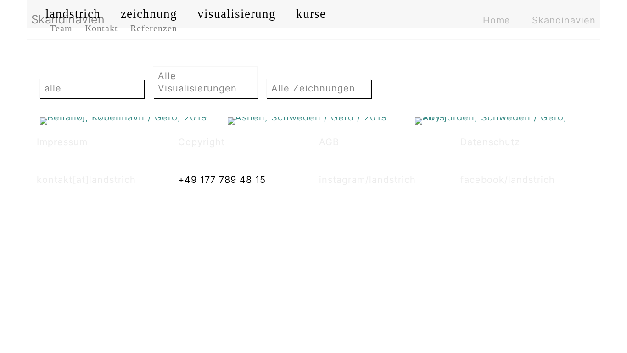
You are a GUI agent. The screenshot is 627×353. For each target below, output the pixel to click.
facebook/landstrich (507, 179)
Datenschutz (490, 142)
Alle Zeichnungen (313, 88)
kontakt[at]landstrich (86, 179)
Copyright (201, 142)
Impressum (62, 142)
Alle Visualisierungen (197, 82)
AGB (329, 142)
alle (53, 88)
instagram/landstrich (367, 179)
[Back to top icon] (583, 334)
